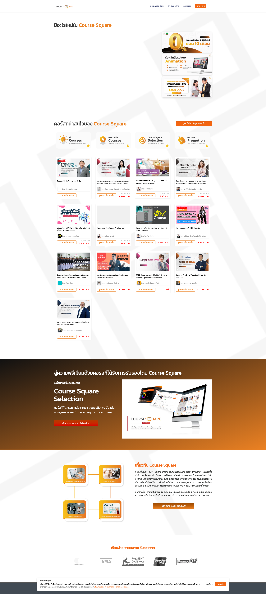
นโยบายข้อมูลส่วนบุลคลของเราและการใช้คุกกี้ (111, 587)
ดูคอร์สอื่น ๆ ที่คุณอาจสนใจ (194, 123)
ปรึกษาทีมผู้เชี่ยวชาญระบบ (174, 505)
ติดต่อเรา (187, 6)
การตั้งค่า (209, 584)
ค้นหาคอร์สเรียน (156, 6)
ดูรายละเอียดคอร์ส (67, 195)
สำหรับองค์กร (173, 6)
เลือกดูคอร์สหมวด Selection (75, 423)
